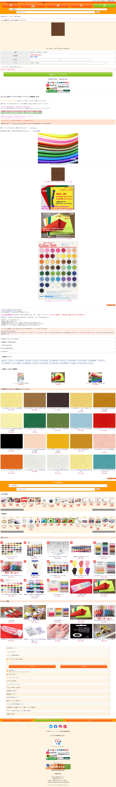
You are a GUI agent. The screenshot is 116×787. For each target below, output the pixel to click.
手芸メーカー (4, 360)
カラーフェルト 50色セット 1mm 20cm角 (95, 384)
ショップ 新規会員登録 (13, 655)
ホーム (17, 720)
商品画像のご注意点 (12, 690)
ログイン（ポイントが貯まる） (99, 0)
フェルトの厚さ (28, 360)
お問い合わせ (44, 317)
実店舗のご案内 (11, 714)
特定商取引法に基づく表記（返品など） (10, 338)
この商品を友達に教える (6, 345)
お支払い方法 (64, 79)
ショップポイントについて (13, 684)
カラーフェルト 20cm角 (81, 360)
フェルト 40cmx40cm (6, 363)
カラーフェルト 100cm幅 (53, 363)
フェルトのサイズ (62, 360)
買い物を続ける (4, 351)
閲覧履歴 (13, 2)
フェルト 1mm (35, 360)
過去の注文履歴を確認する (7, 348)
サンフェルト (11, 360)
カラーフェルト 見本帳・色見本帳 (20, 384)
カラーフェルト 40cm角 (16, 363)
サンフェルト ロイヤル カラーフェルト (58, 164)
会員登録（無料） (111, 0)
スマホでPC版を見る (65, 731)
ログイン (3, 309)
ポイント (15, 309)
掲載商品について (11, 694)
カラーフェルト (33, 127)
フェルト (9, 332)
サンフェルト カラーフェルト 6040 (19, 123)
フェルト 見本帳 (36, 130)
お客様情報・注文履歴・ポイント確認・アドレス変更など (21, 707)
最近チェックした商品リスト (14, 700)
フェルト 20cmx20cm (72, 360)
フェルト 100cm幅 (43, 363)
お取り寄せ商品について (13, 697)
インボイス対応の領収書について (15, 704)
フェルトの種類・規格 (19, 360)
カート (49, 720)
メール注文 (19, 310)
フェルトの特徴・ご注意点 (13, 687)
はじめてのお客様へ (12, 681)
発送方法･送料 (53, 79)
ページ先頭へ (90, 720)
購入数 (15, 59)
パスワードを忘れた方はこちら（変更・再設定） (19, 710)
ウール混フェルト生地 (82, 363)
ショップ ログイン (12, 652)
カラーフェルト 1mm (44, 360)
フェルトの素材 (73, 363)
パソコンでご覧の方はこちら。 (58, 735)
